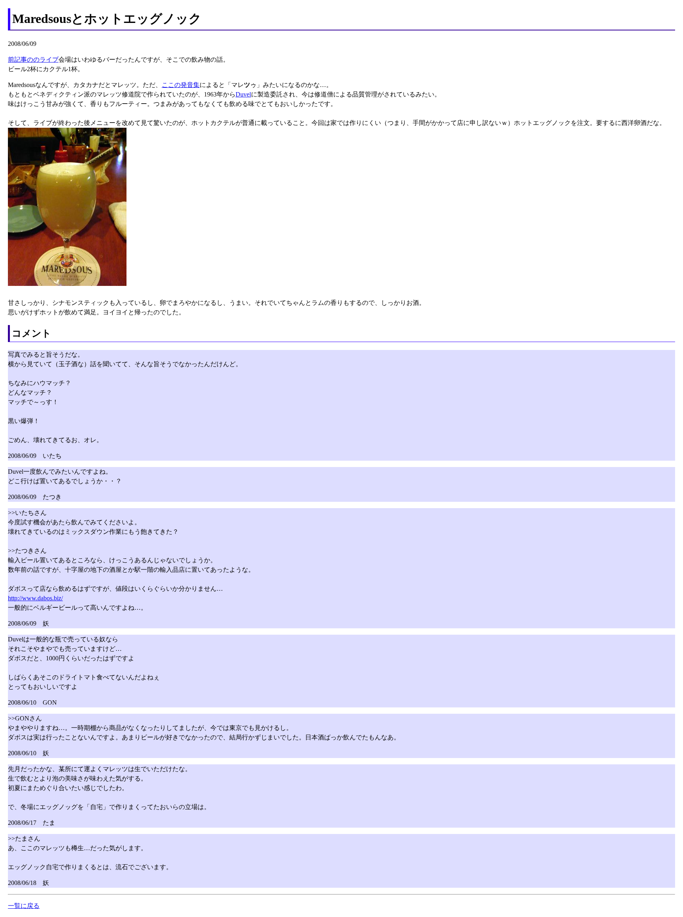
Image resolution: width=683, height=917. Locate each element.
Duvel (243, 94)
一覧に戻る (24, 905)
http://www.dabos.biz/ (35, 598)
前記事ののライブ (33, 59)
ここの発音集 (181, 84)
